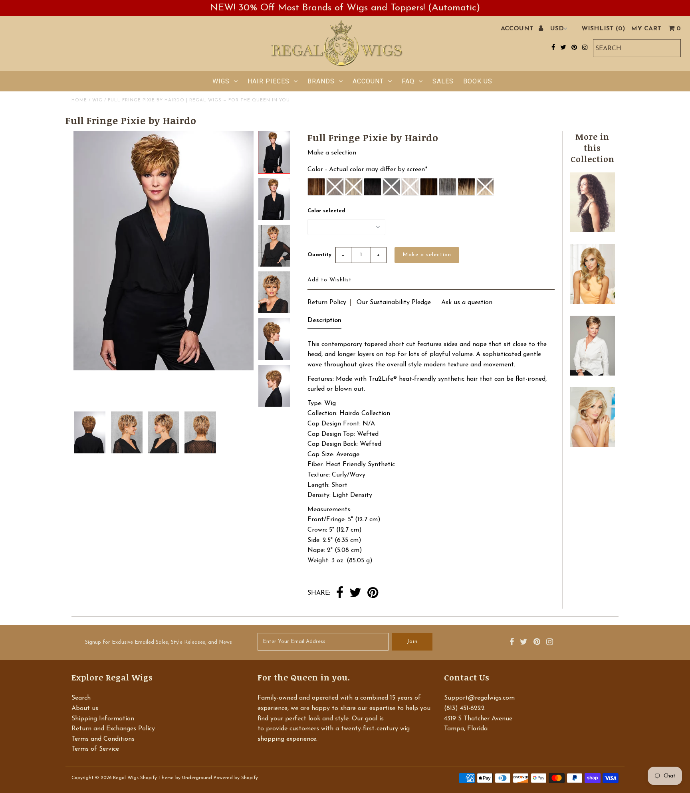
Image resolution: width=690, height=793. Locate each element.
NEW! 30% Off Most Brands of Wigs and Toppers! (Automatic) (345, 8)
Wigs (221, 81)
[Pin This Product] (372, 593)
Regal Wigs (126, 777)
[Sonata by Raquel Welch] (592, 374)
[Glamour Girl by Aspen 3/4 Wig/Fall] (592, 230)
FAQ (408, 81)
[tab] (324, 322)
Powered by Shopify (236, 777)
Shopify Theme (157, 777)
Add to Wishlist (329, 280)
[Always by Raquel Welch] (592, 302)
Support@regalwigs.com (479, 698)
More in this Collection (593, 147)
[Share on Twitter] (355, 593)
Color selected (326, 211)
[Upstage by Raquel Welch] (592, 445)
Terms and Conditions (103, 739)
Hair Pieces (268, 81)
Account (368, 81)
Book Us (477, 81)
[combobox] (637, 48)
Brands (321, 81)
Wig (97, 100)
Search (81, 698)
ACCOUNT (518, 29)
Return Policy (326, 302)
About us (84, 708)
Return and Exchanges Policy (113, 729)
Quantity (319, 254)
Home (79, 100)
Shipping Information (102, 719)
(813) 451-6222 (464, 708)
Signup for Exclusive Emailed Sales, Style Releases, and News (158, 642)
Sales (443, 81)
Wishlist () (603, 29)
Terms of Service (95, 749)
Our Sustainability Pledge (394, 302)
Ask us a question (466, 302)
